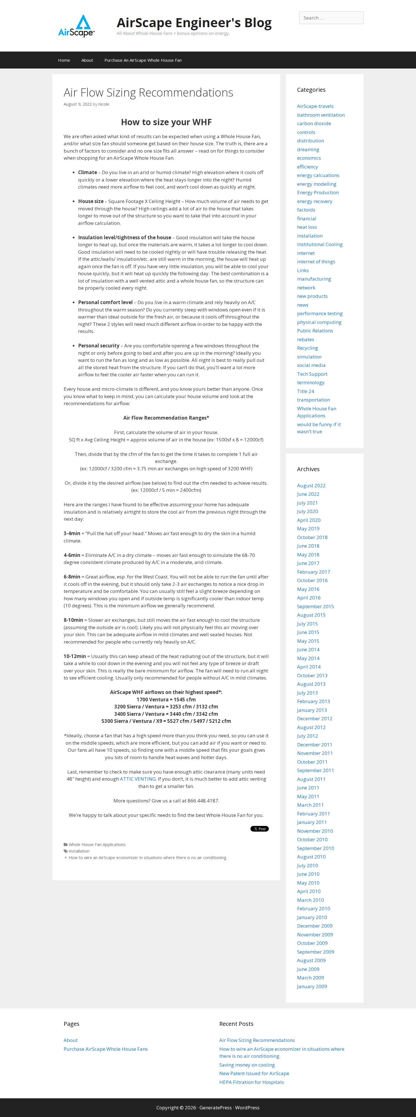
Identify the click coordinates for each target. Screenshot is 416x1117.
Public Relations (315, 330)
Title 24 (305, 391)
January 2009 (312, 986)
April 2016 (309, 597)
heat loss (307, 227)
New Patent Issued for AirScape (254, 1073)
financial (306, 218)
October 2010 (312, 839)
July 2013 (307, 692)
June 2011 (308, 787)
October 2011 (312, 762)
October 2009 (312, 943)
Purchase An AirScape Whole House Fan (143, 60)
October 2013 (312, 675)
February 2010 (313, 908)
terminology (311, 382)
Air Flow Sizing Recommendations (257, 1040)
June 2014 (308, 649)
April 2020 (309, 520)
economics (309, 158)
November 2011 (315, 753)
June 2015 (308, 632)
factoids (306, 209)
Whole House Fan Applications (97, 844)
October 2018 (312, 537)
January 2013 (312, 710)
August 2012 (311, 727)
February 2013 (313, 701)
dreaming (308, 149)
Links (303, 270)
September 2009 (315, 952)
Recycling (307, 348)
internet (306, 253)
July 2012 (307, 735)
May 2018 (308, 554)
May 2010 (308, 882)
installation (310, 235)
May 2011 (308, 796)
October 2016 (312, 580)
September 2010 (315, 848)
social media (311, 365)
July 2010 (307, 865)
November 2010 (315, 831)
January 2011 (312, 822)
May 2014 (308, 658)
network (306, 287)
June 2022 (308, 494)
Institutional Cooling (320, 244)
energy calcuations (318, 175)
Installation (79, 851)
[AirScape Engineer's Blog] (164, 25)
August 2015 (311, 615)
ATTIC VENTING (138, 779)
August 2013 (311, 684)
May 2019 (308, 528)
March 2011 (310, 805)
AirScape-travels (315, 106)
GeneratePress (216, 1107)
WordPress (247, 1107)
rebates (305, 339)
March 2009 (310, 977)
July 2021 (307, 502)
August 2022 (311, 485)
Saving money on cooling (247, 1065)
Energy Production (318, 192)
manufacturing (314, 278)
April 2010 (309, 891)
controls (306, 132)
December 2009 (315, 925)
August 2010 (311, 856)
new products (312, 296)
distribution (310, 140)
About (87, 60)
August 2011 (311, 779)
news (302, 305)
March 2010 (310, 900)
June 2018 (308, 546)
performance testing (320, 313)
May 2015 (308, 641)
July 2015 (307, 623)
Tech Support (312, 374)
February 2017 (313, 572)
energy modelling (316, 184)
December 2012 (315, 718)
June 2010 (308, 874)
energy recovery (315, 201)
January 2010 (312, 917)
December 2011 (315, 744)
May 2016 (308, 589)
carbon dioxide (314, 123)
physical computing (319, 322)
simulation (309, 356)
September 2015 (315, 606)
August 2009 (311, 960)
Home (64, 60)
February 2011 (313, 813)
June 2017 (308, 563)
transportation (313, 399)
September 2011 (315, 770)
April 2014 (309, 666)
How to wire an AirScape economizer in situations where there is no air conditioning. (148, 857)
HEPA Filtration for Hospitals (251, 1082)
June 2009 (308, 969)
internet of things (316, 261)
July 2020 (307, 511)
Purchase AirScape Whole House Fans (106, 1049)
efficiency (307, 166)
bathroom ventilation (321, 115)
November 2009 (315, 934)
